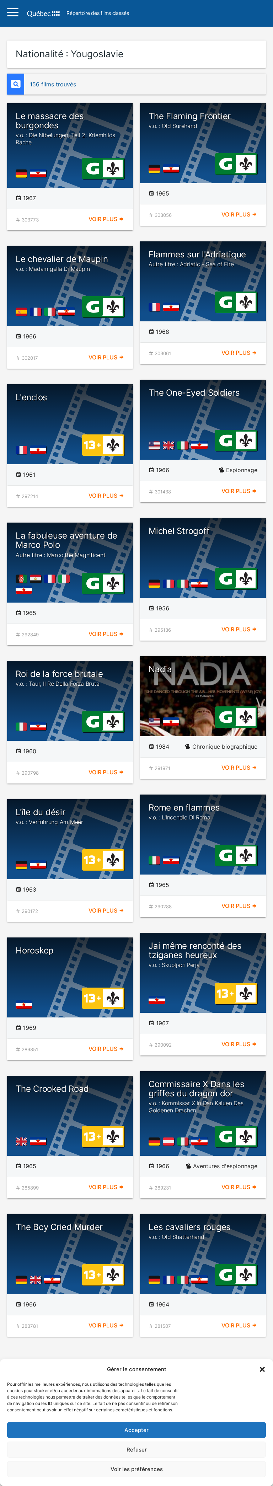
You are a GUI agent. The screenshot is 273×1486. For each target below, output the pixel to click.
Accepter (136, 1430)
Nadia (160, 669)
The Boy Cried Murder (59, 1227)
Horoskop (35, 950)
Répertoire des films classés (97, 13)
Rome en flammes (184, 811)
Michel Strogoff (179, 531)
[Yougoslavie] (40, 173)
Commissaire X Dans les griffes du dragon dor (197, 1096)
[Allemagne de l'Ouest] (23, 173)
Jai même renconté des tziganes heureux (195, 955)
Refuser (137, 1449)
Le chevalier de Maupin (62, 263)
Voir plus (104, 219)
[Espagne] (23, 311)
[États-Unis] (156, 445)
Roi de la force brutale (59, 678)
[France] (156, 307)
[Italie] (51, 311)
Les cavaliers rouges (190, 1231)
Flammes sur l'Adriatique (197, 258)
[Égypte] (37, 578)
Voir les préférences (137, 1469)
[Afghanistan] (23, 578)
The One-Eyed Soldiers (194, 392)
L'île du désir (49, 816)
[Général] (92, 167)
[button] (262, 1369)
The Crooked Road (52, 1089)
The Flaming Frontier (190, 120)
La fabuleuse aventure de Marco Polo (66, 544)
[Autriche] (170, 1141)
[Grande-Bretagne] (170, 445)
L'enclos (31, 397)
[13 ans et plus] (92, 444)
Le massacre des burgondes (65, 128)
